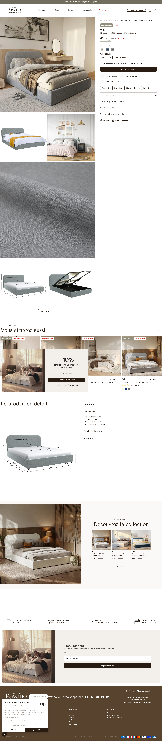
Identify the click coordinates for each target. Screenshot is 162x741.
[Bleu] (126, 389)
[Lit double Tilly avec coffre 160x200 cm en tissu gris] (142, 356)
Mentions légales (80, 737)
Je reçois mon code (107, 665)
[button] (128, 63)
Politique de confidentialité (98, 737)
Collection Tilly (41, 544)
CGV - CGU (114, 737)
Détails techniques (133, 88)
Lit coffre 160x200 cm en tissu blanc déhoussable (97, 382)
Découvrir (121, 567)
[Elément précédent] (156, 331)
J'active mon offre (66, 379)
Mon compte (111, 713)
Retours (71, 715)
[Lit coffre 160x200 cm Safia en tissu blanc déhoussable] (101, 356)
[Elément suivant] (159, 331)
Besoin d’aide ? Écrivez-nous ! (138, 691)
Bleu (107, 49)
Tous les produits (113, 720)
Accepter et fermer (37, 730)
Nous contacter (74, 724)
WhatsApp (72, 722)
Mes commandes (113, 715)
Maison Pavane (16, 737)
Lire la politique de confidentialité (15, 721)
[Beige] (123, 389)
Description (106, 88)
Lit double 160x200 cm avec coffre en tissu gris (137, 382)
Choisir (13, 730)
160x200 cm (121, 58)
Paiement (72, 717)
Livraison (72, 713)
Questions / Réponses (115, 717)
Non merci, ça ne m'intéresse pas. (67, 385)
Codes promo (73, 720)
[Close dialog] (86, 351)
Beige (102, 49)
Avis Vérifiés (89, 2)
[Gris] (129, 389)
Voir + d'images (47, 312)
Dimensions (118, 88)
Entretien (147, 88)
